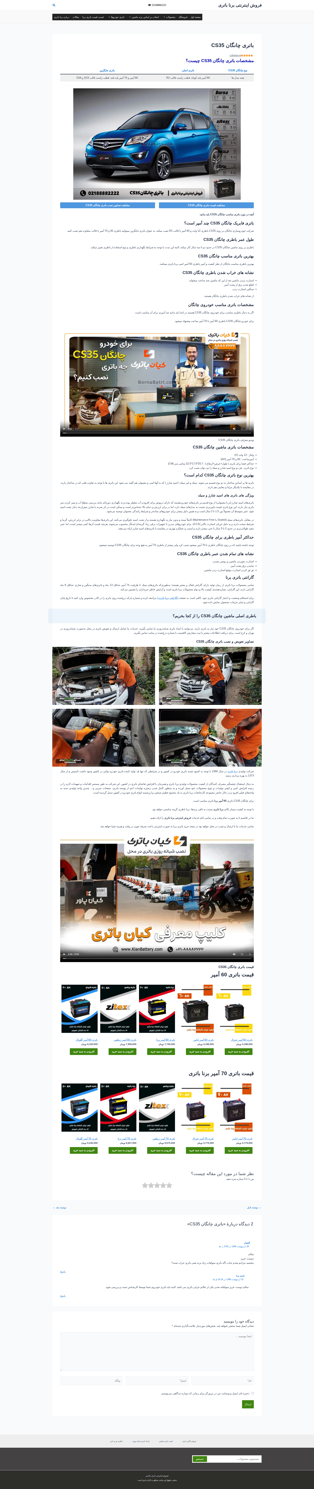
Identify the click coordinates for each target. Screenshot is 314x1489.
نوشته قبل (254, 1207)
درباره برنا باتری (61, 17)
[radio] (169, 1186)
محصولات (170, 17)
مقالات (76, 17)
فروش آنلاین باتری (189, 1441)
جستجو (200, 1459)
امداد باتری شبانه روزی (140, 1441)
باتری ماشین (151, 1476)
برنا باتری (232, 771)
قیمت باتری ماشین (166, 1441)
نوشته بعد (59, 1207)
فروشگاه (183, 17)
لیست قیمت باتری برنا (93, 17)
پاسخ (62, 1271)
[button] (53, 5)
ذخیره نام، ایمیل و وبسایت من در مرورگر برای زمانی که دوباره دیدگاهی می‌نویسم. (205, 1393)
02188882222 (159, 5)
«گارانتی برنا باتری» (168, 598)
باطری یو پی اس (116, 1441)
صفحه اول (196, 17)
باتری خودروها (117, 17)
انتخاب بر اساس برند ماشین (145, 17)
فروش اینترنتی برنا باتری (240, 5)
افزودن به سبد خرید (238, 1051)
